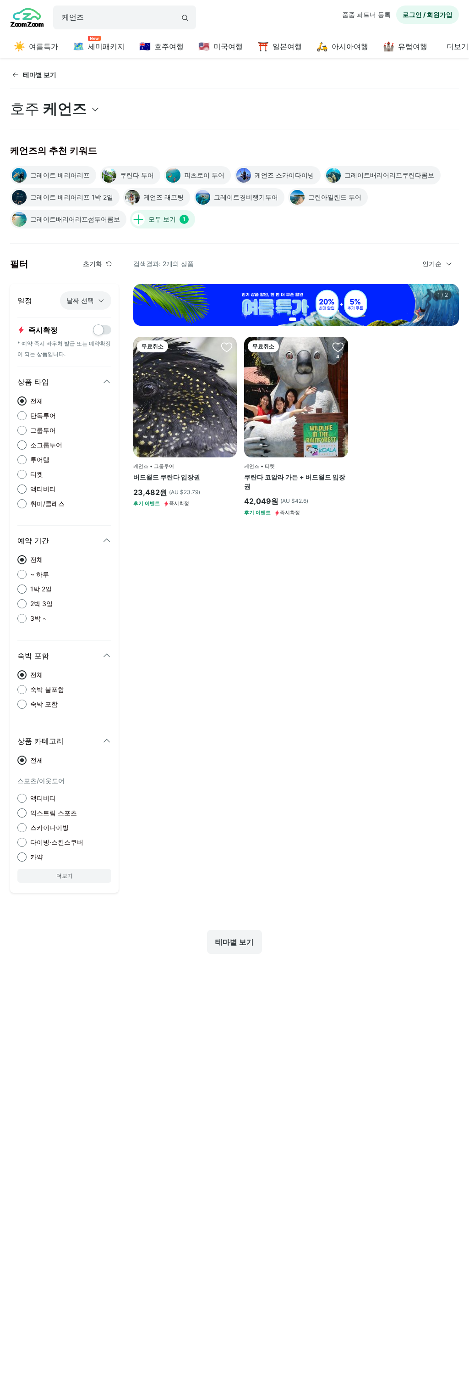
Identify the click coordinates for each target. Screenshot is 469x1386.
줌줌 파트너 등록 (366, 14)
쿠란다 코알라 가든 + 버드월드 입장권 (294, 481)
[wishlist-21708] (226, 347)
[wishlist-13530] (338, 347)
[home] (27, 19)
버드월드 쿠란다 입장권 (166, 477)
